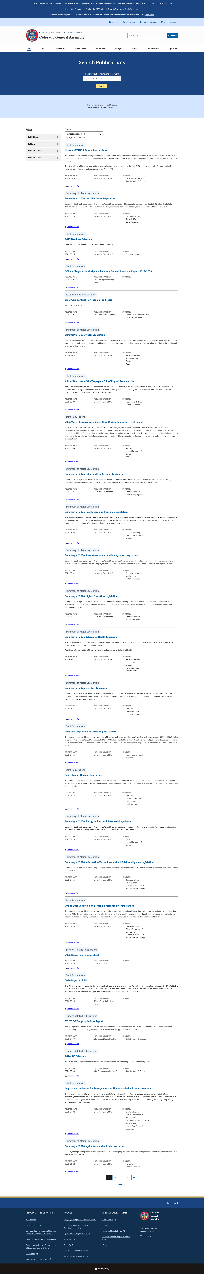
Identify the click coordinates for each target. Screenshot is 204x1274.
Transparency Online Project (37, 1259)
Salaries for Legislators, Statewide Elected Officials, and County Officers (43, 1246)
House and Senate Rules (112, 1231)
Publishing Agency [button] (35, 137)
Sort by (68, 129)
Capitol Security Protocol (36, 1225)
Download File (73, 186)
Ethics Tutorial (107, 1219)
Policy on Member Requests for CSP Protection (116, 1238)
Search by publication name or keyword (102, 74)
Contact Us (147, 1236)
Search (174, 35)
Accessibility (31, 1219)
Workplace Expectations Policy (76, 1251)
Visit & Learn (131, 22)
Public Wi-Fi (69, 1245)
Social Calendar (108, 1225)
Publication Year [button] (34, 158)
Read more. (168, 3)
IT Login (105, 1245)
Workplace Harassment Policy (76, 1256)
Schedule (115, 22)
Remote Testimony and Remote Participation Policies (76, 1226)
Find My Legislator (150, 22)
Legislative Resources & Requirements (41, 1239)
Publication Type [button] (35, 151)
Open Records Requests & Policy (77, 1234)
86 (134, 1177)
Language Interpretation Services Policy (80, 1219)
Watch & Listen (170, 22)
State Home (30, 1253)
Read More (134, 9)
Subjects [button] (31, 144)
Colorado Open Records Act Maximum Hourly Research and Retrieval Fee (41, 1232)
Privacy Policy (69, 1239)
